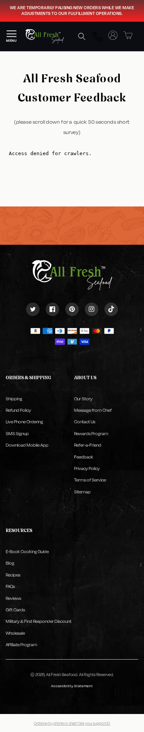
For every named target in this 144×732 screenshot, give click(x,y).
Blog (10, 563)
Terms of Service (90, 480)
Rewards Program (91, 433)
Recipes (13, 575)
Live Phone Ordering (24, 421)
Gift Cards (15, 609)
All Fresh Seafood (61, 674)
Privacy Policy (87, 468)
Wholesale (15, 633)
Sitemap (82, 492)
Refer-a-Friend (87, 445)
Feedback (83, 457)
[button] (82, 36)
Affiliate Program (21, 644)
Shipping (14, 398)
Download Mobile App (27, 445)
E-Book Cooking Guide (27, 551)
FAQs (10, 586)
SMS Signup (17, 433)
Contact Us (84, 421)
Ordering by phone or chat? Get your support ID (72, 723)
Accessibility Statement (72, 686)
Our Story (83, 398)
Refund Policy (18, 410)
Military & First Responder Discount (38, 621)
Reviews (13, 598)
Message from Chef (93, 410)
